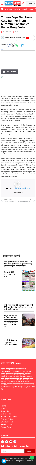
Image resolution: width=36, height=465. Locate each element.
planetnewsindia (22, 188)
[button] (9, 45)
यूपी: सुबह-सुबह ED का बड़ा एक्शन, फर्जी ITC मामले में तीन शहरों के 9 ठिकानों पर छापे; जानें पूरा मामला (18, 307)
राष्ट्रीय (16, 9)
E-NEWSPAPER (6, 424)
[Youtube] (27, 38)
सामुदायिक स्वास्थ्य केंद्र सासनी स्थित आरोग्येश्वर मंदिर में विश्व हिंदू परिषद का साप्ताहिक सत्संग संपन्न (11, 320)
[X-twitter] (6, 441)
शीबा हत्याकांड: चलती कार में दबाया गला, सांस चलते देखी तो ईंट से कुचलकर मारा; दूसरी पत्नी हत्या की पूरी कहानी (18, 263)
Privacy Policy (7, 419)
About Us (5, 411)
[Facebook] (31, 38)
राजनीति (24, 9)
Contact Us (6, 414)
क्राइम (31, 9)
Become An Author (9, 416)
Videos (4, 408)
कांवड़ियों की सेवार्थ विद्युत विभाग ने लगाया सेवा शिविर (10, 342)
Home (3, 406)
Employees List (7, 422)
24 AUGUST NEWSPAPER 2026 (9, 274)
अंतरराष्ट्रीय (8, 9)
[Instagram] (14, 441)
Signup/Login (6, 427)
